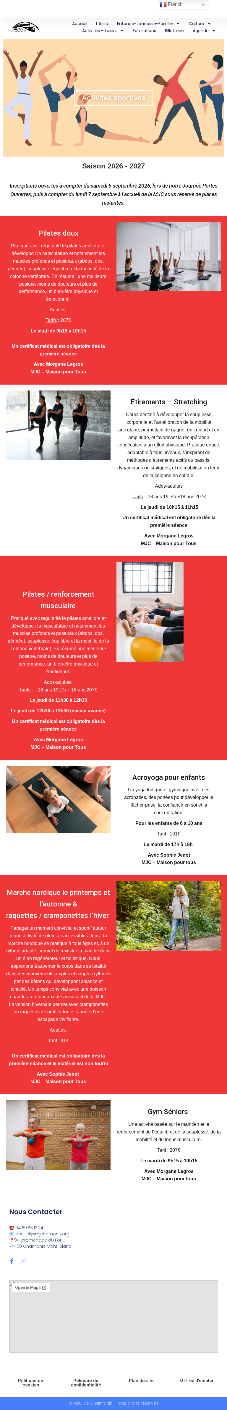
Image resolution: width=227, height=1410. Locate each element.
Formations (144, 31)
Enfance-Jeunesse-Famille (145, 24)
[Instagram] (23, 1261)
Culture (196, 24)
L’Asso (102, 24)
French (175, 4)
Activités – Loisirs (99, 31)
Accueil (79, 24)
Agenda (201, 31)
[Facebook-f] (11, 1261)
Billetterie (174, 31)
